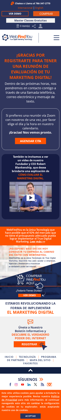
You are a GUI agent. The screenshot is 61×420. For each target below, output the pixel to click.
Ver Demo (15, 13)
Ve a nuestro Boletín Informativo (30, 335)
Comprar (30, 272)
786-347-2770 (43, 3)
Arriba (30, 370)
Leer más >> (37, 241)
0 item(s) (25, 26)
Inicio (9, 356)
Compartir (34, 26)
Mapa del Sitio (40, 360)
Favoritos (30, 363)
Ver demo (29, 295)
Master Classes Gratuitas (30, 20)
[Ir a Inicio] (19, 37)
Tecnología (27, 356)
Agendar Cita (30, 141)
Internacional (25, 7)
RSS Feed (42, 384)
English (39, 7)
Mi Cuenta (40, 27)
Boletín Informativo (49, 384)
